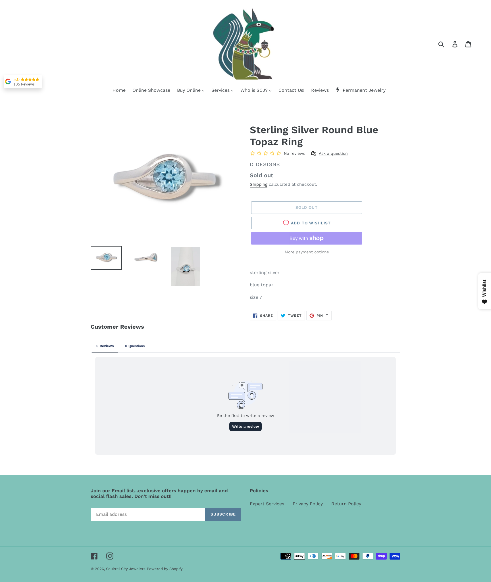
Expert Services (267, 503)
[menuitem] (115, 91)
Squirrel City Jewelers (125, 569)
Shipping (258, 184)
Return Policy (346, 503)
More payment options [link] (307, 252)
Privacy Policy (308, 503)
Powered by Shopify (165, 569)
